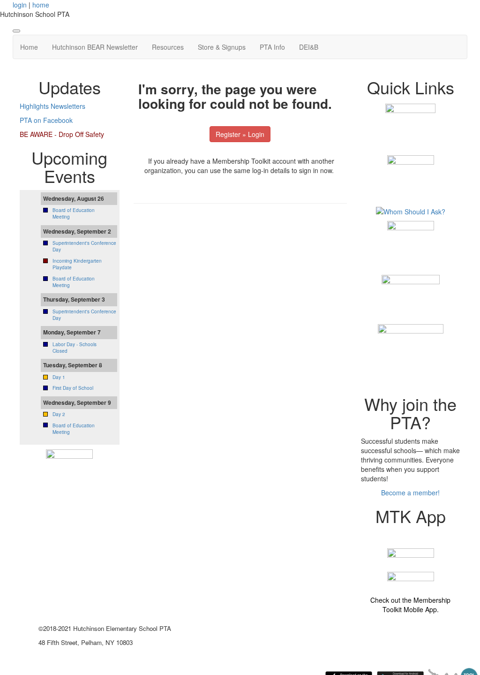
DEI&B (308, 47)
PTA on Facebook (46, 120)
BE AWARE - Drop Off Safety (62, 134)
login (20, 4)
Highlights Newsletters (52, 106)
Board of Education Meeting (73, 428)
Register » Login (240, 134)
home (40, 4)
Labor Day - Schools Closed (74, 347)
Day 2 (58, 414)
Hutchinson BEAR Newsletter (95, 47)
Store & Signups (222, 47)
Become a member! (410, 492)
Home (29, 47)
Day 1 (58, 377)
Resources (168, 47)
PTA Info (272, 47)
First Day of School (72, 388)
